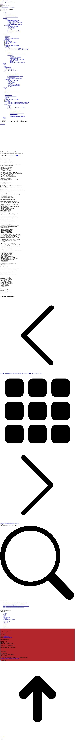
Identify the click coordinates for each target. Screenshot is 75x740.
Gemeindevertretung (6, 617)
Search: (1, 525)
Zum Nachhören (6, 627)
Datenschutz (16, 658)
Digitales (4, 615)
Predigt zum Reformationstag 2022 (9, 605)
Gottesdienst (5, 618)
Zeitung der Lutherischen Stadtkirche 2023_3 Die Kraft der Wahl (15, 602)
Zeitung (4, 625)
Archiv (1, 610)
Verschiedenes (5, 624)
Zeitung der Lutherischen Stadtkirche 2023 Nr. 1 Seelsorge (14, 603)
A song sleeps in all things (14, 155)
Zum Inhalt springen (4, 0)
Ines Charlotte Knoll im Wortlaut (9, 619)
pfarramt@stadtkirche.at (9, 2)
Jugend (4, 620)
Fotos (4, 616)
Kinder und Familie (6, 621)
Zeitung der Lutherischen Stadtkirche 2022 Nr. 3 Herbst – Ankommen (16, 606)
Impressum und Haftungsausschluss (7, 658)
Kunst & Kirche (6, 623)
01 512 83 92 (2, 2)
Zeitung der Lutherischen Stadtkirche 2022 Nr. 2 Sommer (13, 607)
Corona (4, 614)
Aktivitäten (5, 613)
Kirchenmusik (5, 622)
